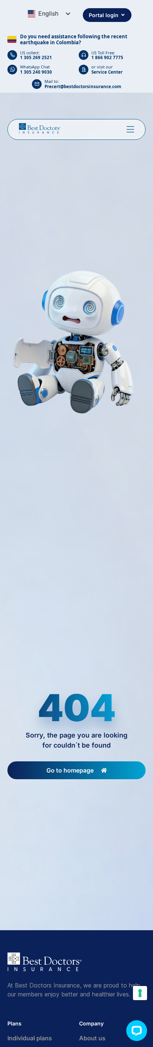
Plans (14, 1023)
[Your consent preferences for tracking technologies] (140, 993)
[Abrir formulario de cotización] (130, 129)
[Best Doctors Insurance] (40, 128)
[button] (136, 1030)
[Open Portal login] (123, 15)
